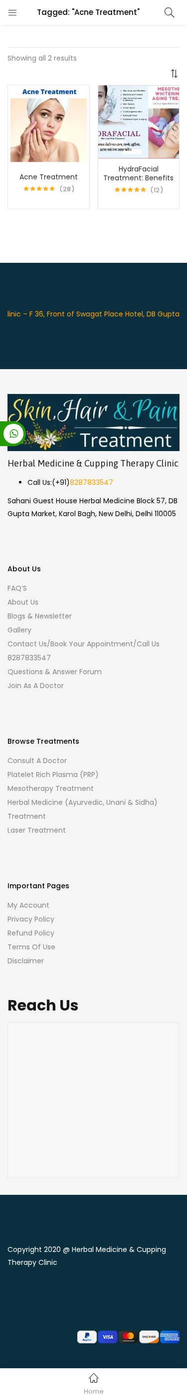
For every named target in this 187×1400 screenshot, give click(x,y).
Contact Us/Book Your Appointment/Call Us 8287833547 (83, 651)
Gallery (19, 630)
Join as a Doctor (35, 686)
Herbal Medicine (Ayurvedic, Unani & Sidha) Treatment (82, 809)
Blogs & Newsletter (39, 616)
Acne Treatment (48, 176)
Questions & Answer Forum (54, 672)
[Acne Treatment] (48, 125)
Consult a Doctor (37, 761)
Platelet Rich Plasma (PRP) (53, 774)
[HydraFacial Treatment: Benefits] (139, 121)
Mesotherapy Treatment (50, 788)
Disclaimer (25, 961)
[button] (93, 60)
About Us (22, 602)
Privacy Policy (30, 919)
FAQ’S (17, 588)
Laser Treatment (36, 830)
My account (28, 905)
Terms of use (31, 947)
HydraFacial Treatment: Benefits (138, 173)
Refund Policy (30, 933)
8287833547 (91, 482)
